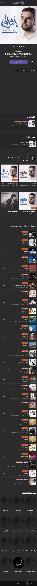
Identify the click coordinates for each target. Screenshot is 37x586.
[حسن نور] (6, 563)
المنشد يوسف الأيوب (23, 236)
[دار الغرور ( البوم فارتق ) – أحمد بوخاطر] (32, 268)
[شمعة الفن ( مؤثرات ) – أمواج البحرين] (32, 311)
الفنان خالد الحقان (23, 355)
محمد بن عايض (24, 244)
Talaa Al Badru (32, 184)
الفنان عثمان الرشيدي (18, 531)
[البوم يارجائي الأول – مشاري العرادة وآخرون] (32, 464)
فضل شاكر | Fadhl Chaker (21, 287)
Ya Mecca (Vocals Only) (29, 211)
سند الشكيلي (6, 511)
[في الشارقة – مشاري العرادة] (32, 345)
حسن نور (6, 571)
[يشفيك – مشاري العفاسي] (32, 439)
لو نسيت (26, 473)
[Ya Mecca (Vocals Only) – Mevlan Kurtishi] (28, 201)
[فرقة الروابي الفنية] (31, 522)
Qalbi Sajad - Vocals (23, 362)
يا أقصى (26, 422)
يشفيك (26, 439)
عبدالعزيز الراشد (16, 398)
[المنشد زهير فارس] (31, 563)
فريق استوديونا (24, 381)
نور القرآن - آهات (24, 328)
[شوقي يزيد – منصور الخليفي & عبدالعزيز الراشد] (32, 396)
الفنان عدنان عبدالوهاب (11, 390)
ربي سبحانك (25, 277)
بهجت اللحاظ (24, 456)
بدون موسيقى (24, 70)
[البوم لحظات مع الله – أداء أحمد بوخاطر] (32, 481)
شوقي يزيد (25, 396)
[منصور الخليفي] (18, 563)
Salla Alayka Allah (13, 211)
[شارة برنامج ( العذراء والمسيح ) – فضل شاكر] (32, 285)
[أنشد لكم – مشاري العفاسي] (32, 413)
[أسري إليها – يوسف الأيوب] (32, 234)
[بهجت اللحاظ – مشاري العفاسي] (32, 456)
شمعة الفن (25, 311)
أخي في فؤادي (25, 336)
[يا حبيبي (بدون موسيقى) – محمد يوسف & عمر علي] (32, 319)
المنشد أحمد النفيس (13, 355)
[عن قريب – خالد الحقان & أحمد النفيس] (32, 353)
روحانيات (16, 70)
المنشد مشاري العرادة (22, 347)
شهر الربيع (25, 388)
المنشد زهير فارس (31, 571)
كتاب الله (26, 302)
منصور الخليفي (24, 398)
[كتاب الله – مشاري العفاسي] (32, 302)
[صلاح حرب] (6, 522)
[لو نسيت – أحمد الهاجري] (32, 473)
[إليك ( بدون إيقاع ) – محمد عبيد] (32, 405)
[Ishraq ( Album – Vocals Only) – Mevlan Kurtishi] (31, 123)
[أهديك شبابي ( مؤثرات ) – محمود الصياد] (32, 447)
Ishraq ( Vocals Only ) (22, 124)
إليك (27, 405)
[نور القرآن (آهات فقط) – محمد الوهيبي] (32, 328)
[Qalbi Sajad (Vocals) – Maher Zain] (32, 362)
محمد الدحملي (18, 511)
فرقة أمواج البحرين (23, 313)
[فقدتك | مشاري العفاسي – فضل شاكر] (32, 293)
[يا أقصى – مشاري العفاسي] (32, 422)
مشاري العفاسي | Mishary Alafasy (19, 253)
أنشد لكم (26, 413)
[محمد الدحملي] (18, 502)
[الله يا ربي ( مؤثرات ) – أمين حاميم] (32, 370)
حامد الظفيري (24, 338)
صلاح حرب (6, 531)
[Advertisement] (18, 94)
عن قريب (26, 354)
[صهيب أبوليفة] (6, 542)
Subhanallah (24, 143)
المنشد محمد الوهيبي (22, 330)
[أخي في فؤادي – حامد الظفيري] (32, 336)
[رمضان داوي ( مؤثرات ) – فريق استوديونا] (32, 379)
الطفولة (26, 251)
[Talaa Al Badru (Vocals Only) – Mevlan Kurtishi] (9, 173)
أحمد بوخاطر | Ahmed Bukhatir (20, 270)
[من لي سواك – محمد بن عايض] (32, 242)
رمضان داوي (25, 379)
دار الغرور (26, 268)
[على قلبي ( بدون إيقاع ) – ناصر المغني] (32, 259)
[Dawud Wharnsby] (31, 542)
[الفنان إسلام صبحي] (18, 542)
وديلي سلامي (25, 430)
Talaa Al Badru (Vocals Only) (10, 184)
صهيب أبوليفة (6, 551)
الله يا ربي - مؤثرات (23, 371)
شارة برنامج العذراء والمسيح (20, 285)
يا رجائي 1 (26, 465)
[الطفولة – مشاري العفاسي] (32, 251)
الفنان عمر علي (14, 321)
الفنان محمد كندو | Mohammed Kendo (18, 432)
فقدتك (26, 294)
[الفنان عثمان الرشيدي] (18, 522)
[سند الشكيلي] (6, 502)
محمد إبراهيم (30, 511)
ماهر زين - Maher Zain (22, 364)
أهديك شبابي (25, 448)
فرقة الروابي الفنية (30, 531)
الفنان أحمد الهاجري (23, 475)
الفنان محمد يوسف (23, 321)
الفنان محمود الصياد (23, 390)
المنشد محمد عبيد (23, 407)
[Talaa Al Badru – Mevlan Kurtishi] (28, 173)
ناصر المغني (25, 261)
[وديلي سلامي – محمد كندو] (32, 430)
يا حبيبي (26, 319)
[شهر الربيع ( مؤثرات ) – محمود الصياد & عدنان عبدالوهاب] (32, 387)
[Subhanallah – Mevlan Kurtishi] (32, 144)
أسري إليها (25, 234)
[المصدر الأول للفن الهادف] (18, 2)
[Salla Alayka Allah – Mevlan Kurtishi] (9, 201)
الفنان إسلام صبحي (18, 551)
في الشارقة (25, 345)
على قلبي (26, 260)
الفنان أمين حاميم (24, 372)
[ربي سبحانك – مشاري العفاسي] (32, 276)
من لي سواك (25, 243)
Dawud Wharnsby (31, 551)
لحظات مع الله (24, 482)
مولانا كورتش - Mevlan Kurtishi (18, 56)
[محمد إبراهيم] (31, 502)
